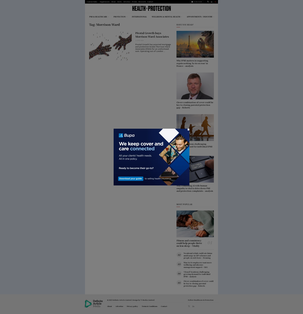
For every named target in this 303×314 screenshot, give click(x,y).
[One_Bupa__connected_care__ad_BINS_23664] (151, 157)
